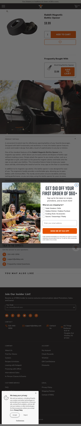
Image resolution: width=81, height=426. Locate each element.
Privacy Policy (18, 410)
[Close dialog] (76, 185)
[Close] (36, 393)
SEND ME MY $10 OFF (59, 231)
